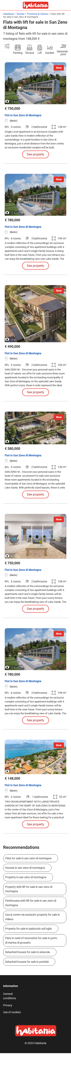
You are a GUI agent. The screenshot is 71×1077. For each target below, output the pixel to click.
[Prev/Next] (8, 83)
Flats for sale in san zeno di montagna (28, 858)
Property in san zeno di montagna (25, 877)
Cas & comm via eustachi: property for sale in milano (32, 917)
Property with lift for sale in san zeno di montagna (28, 889)
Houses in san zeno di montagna (25, 867)
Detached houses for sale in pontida (27, 961)
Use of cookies (12, 1012)
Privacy (7, 1005)
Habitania (8, 14)
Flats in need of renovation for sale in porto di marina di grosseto (31, 940)
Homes (20, 14)
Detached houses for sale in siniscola (27, 952)
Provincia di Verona (37, 14)
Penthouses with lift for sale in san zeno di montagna (30, 903)
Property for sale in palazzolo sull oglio (28, 928)
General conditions (9, 996)
